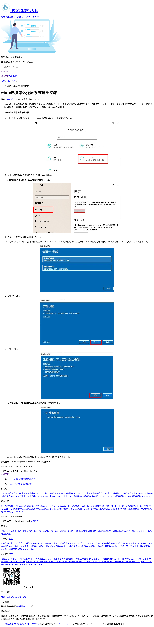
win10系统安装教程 (104, 531)
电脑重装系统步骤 (8, 531)
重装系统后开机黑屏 (87, 531)
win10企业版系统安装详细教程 (22, 479)
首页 (3, 17)
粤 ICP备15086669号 (30, 624)
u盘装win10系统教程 (122, 531)
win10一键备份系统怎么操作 (21, 484)
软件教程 (13, 76)
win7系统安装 (20, 597)
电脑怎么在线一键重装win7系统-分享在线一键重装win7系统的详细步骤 (98, 546)
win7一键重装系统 (25, 531)
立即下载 (5, 71)
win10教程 (26, 17)
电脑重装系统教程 (139, 531)
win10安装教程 (7, 624)
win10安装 (9, 597)
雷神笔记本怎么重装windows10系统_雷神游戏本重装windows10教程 (54, 562)
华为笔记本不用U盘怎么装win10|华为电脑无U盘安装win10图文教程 (111, 562)
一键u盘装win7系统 (58, 531)
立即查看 (34, 521)
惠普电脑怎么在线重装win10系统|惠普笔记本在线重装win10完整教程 (83, 559)
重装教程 (9, 17)
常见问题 (34, 17)
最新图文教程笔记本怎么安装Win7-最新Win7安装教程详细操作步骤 (86, 543)
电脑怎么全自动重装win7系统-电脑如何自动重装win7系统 (43, 546)
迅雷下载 (5, 76)
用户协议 (18, 624)
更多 (11, 539)
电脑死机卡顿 (72, 531)
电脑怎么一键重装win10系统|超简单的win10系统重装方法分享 (27, 559)
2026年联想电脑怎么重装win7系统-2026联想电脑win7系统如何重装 (29, 543)
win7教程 (17, 17)
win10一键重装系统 (41, 531)
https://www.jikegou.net (64, 624)
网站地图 (21, 606)
